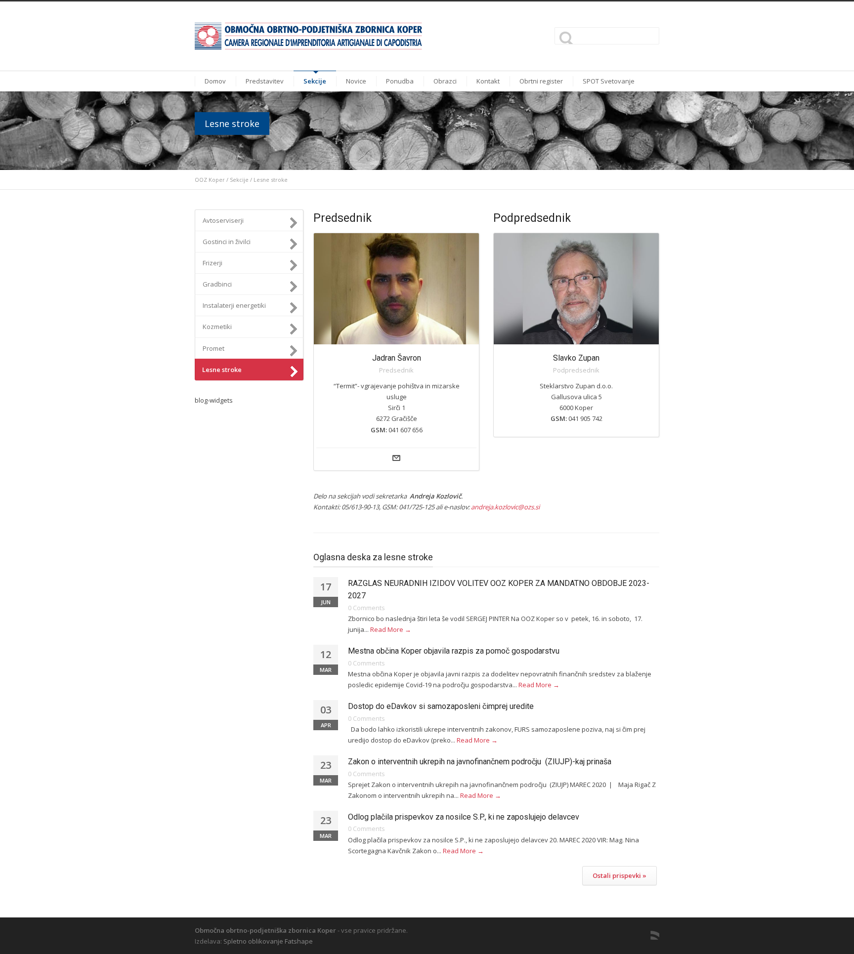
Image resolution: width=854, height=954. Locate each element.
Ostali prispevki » (619, 875)
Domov (215, 81)
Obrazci (445, 81)
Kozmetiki (217, 326)
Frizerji (212, 262)
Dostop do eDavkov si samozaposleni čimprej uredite (441, 706)
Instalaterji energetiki (234, 305)
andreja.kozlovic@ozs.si (505, 506)
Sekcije (314, 81)
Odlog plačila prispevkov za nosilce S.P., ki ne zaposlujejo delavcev (463, 817)
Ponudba (400, 81)
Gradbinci (217, 284)
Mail (396, 458)
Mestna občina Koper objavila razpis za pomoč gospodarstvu (453, 651)
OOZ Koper (210, 179)
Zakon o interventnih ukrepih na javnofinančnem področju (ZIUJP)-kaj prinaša (479, 761)
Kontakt (488, 81)
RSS (649, 930)
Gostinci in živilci (227, 241)
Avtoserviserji (223, 220)
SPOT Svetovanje (609, 81)
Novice (356, 81)
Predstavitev (265, 81)
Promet (213, 348)
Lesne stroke (222, 369)
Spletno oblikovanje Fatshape (268, 941)
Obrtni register (541, 81)
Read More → (390, 629)
